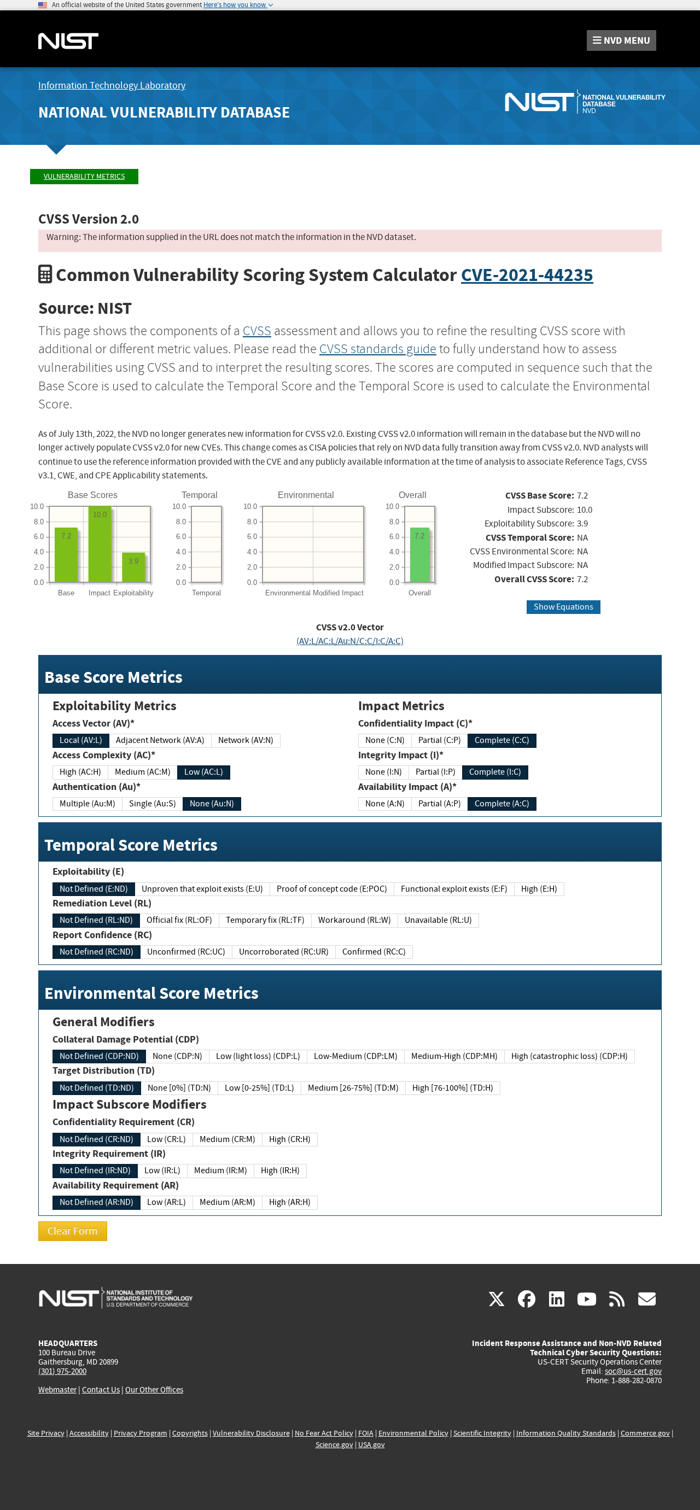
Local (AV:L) (81, 740)
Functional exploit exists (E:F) (454, 888)
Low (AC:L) (203, 771)
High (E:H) (539, 888)
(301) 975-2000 (62, 1371)
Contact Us (101, 1389)
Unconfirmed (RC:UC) (186, 951)
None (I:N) (383, 771)
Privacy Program (140, 1433)
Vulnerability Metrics (84, 176)
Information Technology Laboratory (111, 85)
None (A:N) (385, 803)
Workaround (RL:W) (354, 920)
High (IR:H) (280, 1170)
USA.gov (371, 1444)
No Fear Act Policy (324, 1433)
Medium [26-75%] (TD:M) (353, 1087)
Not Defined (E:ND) (94, 888)
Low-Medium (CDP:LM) (356, 1056)
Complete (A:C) (502, 803)
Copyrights (190, 1433)
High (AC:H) (80, 771)
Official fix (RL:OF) (179, 920)
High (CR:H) (290, 1139)
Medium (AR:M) (227, 1202)
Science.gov (334, 1444)
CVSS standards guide (377, 349)
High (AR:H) (290, 1202)
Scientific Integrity (482, 1433)
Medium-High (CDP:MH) (454, 1056)
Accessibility (89, 1433)
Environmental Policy (413, 1433)
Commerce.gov (645, 1433)
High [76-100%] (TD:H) (452, 1087)
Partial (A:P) (439, 803)
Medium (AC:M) (143, 771)
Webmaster (57, 1389)
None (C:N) (385, 740)
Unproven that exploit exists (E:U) (202, 888)
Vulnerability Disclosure (251, 1433)
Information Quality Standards (566, 1433)
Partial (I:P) (436, 771)
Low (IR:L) (162, 1170)
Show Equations (563, 606)
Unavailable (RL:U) (438, 920)
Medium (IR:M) (220, 1170)
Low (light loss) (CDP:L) (258, 1056)
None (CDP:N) (177, 1056)
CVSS (257, 331)
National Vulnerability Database (164, 112)
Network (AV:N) (245, 740)
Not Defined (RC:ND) (96, 951)
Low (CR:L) (166, 1139)
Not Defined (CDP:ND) (99, 1056)
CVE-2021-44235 (527, 274)
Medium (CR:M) (227, 1139)
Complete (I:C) (495, 771)
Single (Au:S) (152, 803)
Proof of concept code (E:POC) (332, 888)
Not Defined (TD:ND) (97, 1087)
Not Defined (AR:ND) (96, 1202)
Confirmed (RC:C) (374, 951)
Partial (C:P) (439, 740)
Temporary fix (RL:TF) (265, 920)
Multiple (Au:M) (87, 803)
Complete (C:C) (502, 740)
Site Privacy (46, 1433)
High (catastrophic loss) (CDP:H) (569, 1056)
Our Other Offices (154, 1390)
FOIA (366, 1433)
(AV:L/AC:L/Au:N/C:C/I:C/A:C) (350, 641)
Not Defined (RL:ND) (96, 920)
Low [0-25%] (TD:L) (259, 1087)
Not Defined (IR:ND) (95, 1170)
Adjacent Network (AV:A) (160, 740)
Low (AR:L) (166, 1202)
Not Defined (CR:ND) (96, 1139)
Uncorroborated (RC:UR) (284, 951)
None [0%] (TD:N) (179, 1087)
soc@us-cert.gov (633, 1371)
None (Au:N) (212, 803)
